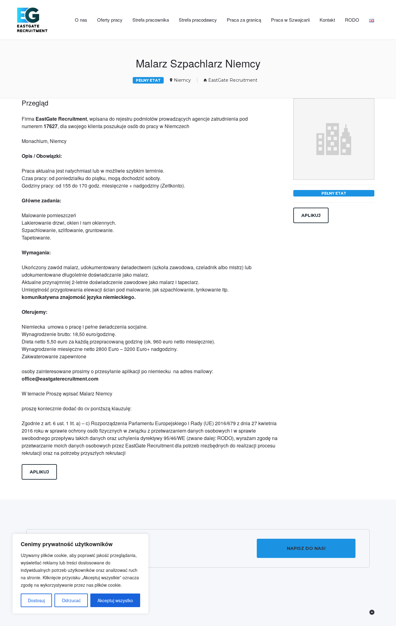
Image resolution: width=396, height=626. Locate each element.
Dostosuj (36, 600)
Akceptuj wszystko (115, 600)
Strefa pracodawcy (198, 19)
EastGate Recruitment (232, 80)
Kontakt (327, 19)
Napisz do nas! (306, 548)
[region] (80, 574)
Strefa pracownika (150, 19)
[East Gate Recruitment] (38, 19)
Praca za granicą (244, 19)
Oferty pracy (110, 19)
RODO (352, 19)
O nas (81, 19)
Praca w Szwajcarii (290, 19)
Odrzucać (71, 600)
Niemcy (182, 80)
